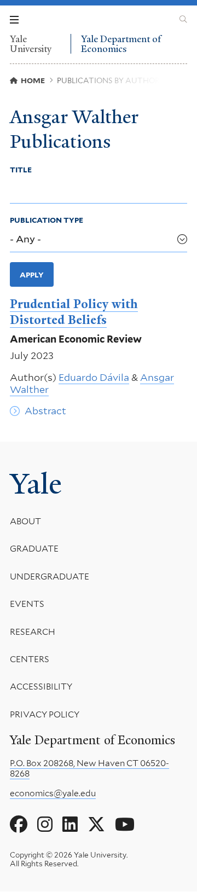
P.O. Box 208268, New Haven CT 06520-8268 (89, 768)
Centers (29, 659)
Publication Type (46, 220)
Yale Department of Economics (121, 44)
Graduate (34, 548)
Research (32, 632)
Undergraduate (49, 576)
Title (21, 169)
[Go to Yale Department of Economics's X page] (96, 825)
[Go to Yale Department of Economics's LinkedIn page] (70, 825)
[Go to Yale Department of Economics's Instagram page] (45, 825)
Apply (32, 274)
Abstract (45, 410)
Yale (36, 483)
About (25, 521)
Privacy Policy (44, 714)
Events (27, 604)
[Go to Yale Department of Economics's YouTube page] (125, 825)
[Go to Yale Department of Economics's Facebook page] (18, 825)
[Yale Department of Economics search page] (183, 20)
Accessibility (41, 686)
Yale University (30, 44)
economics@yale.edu (53, 793)
